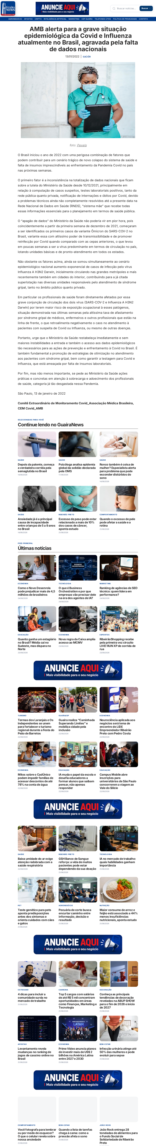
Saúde (87, 56)
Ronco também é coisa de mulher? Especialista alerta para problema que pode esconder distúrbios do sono (118, 471)
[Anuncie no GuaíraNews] (62, 8)
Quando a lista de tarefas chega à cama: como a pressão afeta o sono (75, 1133)
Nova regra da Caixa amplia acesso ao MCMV (77, 640)
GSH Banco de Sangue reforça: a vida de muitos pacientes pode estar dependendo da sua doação (77, 864)
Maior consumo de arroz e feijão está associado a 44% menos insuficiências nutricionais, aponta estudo (119, 915)
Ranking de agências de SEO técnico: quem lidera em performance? (119, 591)
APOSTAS (28, 19)
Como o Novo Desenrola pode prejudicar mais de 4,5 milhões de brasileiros (36, 591)
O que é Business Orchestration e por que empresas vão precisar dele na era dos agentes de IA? (77, 593)
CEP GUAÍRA (87, 19)
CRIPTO (38, 19)
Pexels (82, 145)
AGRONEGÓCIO (15, 19)
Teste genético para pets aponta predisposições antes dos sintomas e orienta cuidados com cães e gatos (36, 916)
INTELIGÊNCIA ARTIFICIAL (55, 19)
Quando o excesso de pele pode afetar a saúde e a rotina (117, 522)
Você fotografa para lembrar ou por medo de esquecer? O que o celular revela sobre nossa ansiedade (37, 1134)
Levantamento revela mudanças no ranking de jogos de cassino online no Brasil (36, 1053)
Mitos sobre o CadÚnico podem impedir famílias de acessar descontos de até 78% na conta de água (35, 779)
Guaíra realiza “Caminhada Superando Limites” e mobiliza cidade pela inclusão (77, 725)
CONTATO (143, 19)
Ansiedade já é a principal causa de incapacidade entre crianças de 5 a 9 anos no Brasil (36, 524)
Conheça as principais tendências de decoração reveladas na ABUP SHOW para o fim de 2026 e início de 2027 (117, 1001)
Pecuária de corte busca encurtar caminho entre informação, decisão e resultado (75, 915)
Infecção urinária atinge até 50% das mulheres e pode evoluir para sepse (118, 1052)
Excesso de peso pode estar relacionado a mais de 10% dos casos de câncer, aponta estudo (78, 524)
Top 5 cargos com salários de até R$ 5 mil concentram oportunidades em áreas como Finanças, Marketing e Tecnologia (78, 1001)
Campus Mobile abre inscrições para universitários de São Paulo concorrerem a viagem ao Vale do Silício (118, 781)
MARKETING (74, 19)
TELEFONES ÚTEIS (103, 19)
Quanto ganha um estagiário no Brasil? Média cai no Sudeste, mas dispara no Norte (37, 644)
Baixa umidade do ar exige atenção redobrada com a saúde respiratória (35, 862)
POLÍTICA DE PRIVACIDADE (125, 19)
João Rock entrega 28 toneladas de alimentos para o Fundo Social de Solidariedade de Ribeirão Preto (119, 1136)
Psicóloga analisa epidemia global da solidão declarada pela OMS (77, 468)
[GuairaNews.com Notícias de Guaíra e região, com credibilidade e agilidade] (8, 8)
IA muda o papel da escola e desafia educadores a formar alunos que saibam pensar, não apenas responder (77, 781)
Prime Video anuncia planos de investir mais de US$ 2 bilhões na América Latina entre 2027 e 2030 (77, 1053)
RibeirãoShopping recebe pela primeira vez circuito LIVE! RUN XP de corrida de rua (118, 644)
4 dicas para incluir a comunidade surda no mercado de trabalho (32, 998)
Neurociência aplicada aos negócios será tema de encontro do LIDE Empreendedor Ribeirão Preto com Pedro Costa (117, 726)
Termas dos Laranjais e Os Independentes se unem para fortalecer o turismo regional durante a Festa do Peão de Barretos (36, 726)
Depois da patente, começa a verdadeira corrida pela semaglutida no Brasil (36, 468)
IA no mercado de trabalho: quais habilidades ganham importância (118, 862)
